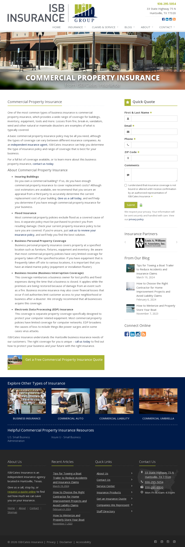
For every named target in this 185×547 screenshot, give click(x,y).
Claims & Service (105, 27)
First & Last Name (138, 112)
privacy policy (136, 219)
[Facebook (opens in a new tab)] (163, 19)
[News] (174, 19)
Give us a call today (69, 198)
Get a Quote (64, 359)
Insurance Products (109, 492)
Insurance (77, 27)
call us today (82, 341)
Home (56, 27)
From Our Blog (137, 258)
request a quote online (22, 491)
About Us (102, 473)
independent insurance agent (29, 144)
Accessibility (83, 542)
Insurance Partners (141, 233)
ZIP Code (132, 152)
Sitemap (12, 512)
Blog (129, 27)
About (147, 27)
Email (129, 125)
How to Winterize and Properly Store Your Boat (155, 309)
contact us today (43, 163)
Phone (130, 139)
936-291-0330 (154, 487)
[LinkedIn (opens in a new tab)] (167, 19)
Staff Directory (106, 511)
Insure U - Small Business (66, 437)
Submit (131, 205)
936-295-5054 (154, 482)
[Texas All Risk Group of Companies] (151, 243)
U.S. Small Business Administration (19, 439)
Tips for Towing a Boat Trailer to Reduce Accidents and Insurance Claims (155, 271)
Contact (167, 27)
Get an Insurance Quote (111, 498)
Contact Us (103, 479)
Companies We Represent (113, 505)
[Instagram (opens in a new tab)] (170, 19)
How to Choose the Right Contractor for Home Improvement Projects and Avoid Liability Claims (153, 291)
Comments (131, 165)
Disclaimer (65, 542)
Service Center (106, 486)
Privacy (51, 542)
